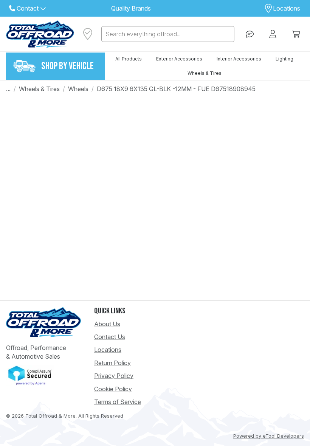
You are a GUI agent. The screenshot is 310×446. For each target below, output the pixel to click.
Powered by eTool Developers (268, 436)
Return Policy (112, 363)
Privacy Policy (113, 375)
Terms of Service (117, 402)
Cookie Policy (113, 389)
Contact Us (109, 337)
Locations (107, 349)
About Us (107, 324)
